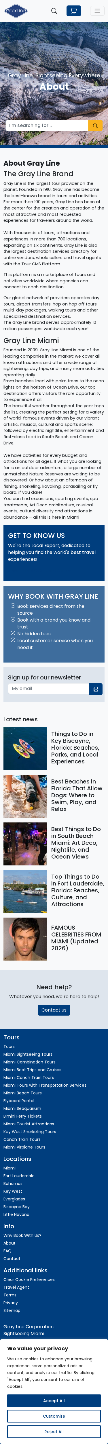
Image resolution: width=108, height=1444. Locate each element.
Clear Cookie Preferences (29, 1279)
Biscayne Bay (16, 1207)
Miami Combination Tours (29, 1062)
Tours (9, 1046)
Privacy (10, 1303)
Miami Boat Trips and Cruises (32, 1070)
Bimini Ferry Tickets (22, 1116)
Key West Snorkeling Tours (29, 1132)
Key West (12, 1191)
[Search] (54, 10)
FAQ (32, 570)
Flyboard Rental (18, 1101)
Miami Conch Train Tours (28, 1077)
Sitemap (11, 1310)
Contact (46, 570)
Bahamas (12, 1183)
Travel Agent (16, 1287)
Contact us (54, 1010)
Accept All (54, 1401)
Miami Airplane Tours (24, 1147)
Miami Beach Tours (22, 1093)
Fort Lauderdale (19, 1176)
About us (18, 570)
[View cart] (74, 11)
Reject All (54, 1432)
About (9, 1243)
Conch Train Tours (22, 1139)
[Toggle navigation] (97, 11)
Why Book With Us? (22, 1235)
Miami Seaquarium (22, 1108)
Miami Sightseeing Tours (27, 1054)
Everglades (14, 1199)
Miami (9, 1168)
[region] (54, 1391)
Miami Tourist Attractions (28, 1124)
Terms (63, 570)
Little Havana (16, 1214)
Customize (54, 1416)
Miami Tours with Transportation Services (44, 1085)
